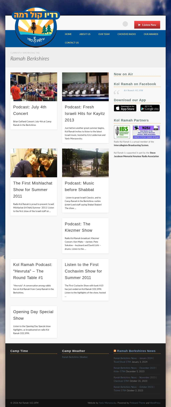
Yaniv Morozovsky (107, 403)
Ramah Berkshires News (136, 351)
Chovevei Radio (127, 34)
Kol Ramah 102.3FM (133, 90)
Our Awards (151, 34)
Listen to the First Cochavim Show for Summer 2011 (83, 271)
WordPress (155, 403)
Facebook (111, 24)
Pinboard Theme (137, 403)
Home (68, 34)
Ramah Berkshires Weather (75, 357)
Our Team (104, 34)
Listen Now (149, 24)
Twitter (118, 24)
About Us (84, 34)
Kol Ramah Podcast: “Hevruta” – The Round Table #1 (32, 271)
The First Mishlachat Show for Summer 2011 (32, 189)
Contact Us (72, 43)
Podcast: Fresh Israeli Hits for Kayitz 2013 (85, 113)
